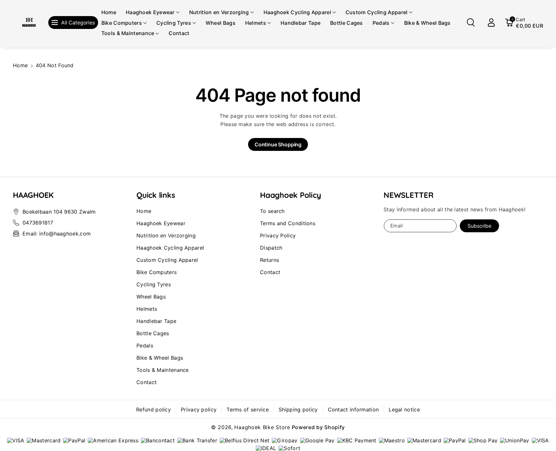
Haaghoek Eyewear (160, 223)
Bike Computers (156, 272)
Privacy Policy (278, 235)
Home (20, 65)
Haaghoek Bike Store (262, 427)
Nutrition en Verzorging (166, 235)
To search (272, 211)
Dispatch (271, 247)
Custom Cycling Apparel (167, 260)
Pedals (144, 345)
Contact (146, 382)
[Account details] (491, 22)
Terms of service (248, 409)
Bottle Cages (152, 333)
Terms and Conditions (287, 223)
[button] (153, 12)
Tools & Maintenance (162, 370)
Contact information (353, 409)
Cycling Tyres (153, 284)
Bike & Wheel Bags (159, 357)
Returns (269, 260)
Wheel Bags (151, 296)
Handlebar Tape (156, 321)
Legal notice (404, 409)
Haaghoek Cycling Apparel (170, 247)
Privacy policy (199, 409)
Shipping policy (298, 409)
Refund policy (153, 409)
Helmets (146, 309)
